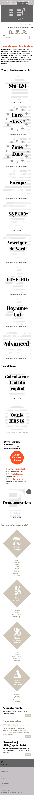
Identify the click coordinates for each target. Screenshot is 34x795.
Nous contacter (4, 761)
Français (24, 24)
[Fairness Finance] (17, 13)
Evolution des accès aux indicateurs (16, 27)
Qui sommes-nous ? (5, 783)
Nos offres (3, 785)
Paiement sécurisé (5, 778)
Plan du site (3, 763)
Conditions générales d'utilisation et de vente (11, 792)
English (30, 24)
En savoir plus (24, 3)
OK (18, 3)
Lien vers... (28, 715)
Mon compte (4, 770)
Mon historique (4, 771)
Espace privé (4, 764)
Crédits (2, 777)
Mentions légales (5, 790)
